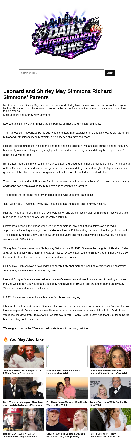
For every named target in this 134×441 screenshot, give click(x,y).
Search (110, 73)
